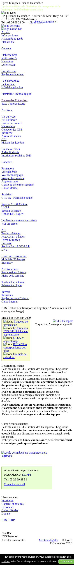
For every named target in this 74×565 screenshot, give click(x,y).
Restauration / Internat (13, 272)
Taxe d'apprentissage (13, 103)
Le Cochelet (8, 84)
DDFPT (26, 474)
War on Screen (9, 223)
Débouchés (7, 507)
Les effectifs (8, 64)
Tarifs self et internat (12, 282)
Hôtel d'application (12, 87)
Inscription (7, 500)
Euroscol (6, 243)
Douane (5, 513)
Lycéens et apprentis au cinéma (19, 220)
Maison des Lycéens (12, 142)
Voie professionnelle (12, 178)
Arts (3, 230)
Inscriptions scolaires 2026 (16, 155)
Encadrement (8, 71)
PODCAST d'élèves (13, 236)
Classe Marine (9, 187)
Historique (7, 61)
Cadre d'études (9, 510)
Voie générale (9, 171)
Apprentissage (9, 181)
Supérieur (6, 194)
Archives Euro (9, 269)
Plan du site (8, 41)
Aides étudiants (10, 152)
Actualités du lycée (12, 38)
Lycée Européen (10, 239)
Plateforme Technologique (16, 93)
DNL (4, 249)
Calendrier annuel (11, 123)
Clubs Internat (9, 301)
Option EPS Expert (12, 213)
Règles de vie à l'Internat (15, 298)
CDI (3, 139)
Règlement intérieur (12, 74)
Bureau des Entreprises (14, 100)
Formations (7, 168)
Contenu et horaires (12, 503)
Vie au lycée (8, 116)
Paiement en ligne (11, 285)
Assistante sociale (11, 136)
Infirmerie (7, 132)
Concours (6, 162)
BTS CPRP (8, 520)
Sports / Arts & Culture (14, 204)
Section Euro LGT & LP (15, 246)
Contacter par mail (14, 484)
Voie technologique (12, 174)
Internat (5, 291)
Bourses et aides (10, 149)
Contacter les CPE (11, 129)
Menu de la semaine (12, 275)
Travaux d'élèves (10, 233)
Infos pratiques (9, 35)
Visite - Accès (9, 58)
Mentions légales (48, 540)
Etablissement (9, 54)
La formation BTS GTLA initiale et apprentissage (15, 331)
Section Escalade (11, 210)
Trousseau (7, 295)
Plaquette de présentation (15, 323)
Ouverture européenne (14, 256)
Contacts (6, 48)
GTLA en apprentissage (13, 339)
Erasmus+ (7, 262)
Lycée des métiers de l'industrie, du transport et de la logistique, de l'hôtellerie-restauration (30, 8)
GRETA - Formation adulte (17, 197)
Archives (6, 110)
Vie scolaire (8, 126)
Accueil (5, 32)
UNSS (5, 207)
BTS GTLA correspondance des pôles (15, 347)
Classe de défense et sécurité (17, 184)
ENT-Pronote (9, 119)
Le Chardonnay (10, 80)
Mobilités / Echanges (13, 259)
